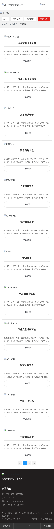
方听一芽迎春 (27, 401)
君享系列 (16, 19)
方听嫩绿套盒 (27, 437)
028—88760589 (18, 494)
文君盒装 (43, 19)
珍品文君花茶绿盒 (27, 79)
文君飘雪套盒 (27, 222)
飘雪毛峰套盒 (27, 150)
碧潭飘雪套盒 (27, 186)
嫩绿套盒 (27, 258)
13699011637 (12, 498)
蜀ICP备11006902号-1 (11, 519)
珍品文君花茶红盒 (27, 43)
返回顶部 (47, 526)
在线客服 (6, 526)
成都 (50, 519)
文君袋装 (30, 19)
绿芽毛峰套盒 (27, 365)
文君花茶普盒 (27, 114)
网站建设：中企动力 (40, 519)
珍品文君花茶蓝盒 (27, 329)
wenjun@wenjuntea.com (16, 501)
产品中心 (13, 24)
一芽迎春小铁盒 (27, 293)
